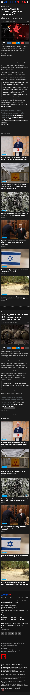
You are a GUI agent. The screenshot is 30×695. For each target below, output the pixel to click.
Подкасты (13, 619)
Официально (14, 617)
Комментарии (4, 617)
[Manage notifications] (3, 690)
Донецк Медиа (16, 674)
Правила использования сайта (8, 670)
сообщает (3, 375)
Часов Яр (4, 122)
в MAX (16, 117)
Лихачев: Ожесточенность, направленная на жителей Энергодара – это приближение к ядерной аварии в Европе (14, 186)
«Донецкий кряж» (18, 115)
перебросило (4, 391)
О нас (2, 664)
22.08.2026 (4, 217)
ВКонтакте (12, 119)
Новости (7, 6)
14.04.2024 (3, 21)
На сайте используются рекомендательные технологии (13, 671)
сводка (25, 120)
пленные (13, 408)
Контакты (8, 664)
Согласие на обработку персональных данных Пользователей (14, 668)
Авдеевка (7, 408)
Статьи (22, 619)
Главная (3, 6)
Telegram (4, 119)
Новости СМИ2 (5, 124)
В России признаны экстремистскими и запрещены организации (13, 647)
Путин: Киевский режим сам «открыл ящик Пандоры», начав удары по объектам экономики (13, 242)
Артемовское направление (11, 120)
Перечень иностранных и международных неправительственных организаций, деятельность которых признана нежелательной (13, 643)
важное (20, 120)
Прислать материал (16, 664)
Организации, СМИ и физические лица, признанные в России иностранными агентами (14, 650)
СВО (21, 617)
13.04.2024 (3, 322)
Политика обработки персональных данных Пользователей (14, 667)
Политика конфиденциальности (8, 665)
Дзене (21, 117)
